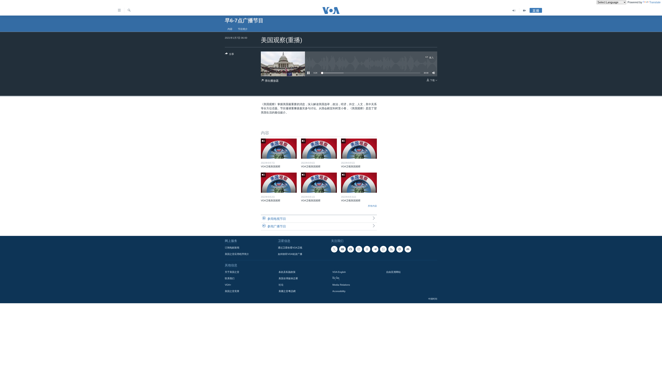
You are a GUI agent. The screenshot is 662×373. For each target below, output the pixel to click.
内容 (230, 29)
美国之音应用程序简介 (237, 254)
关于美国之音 (232, 272)
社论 (281, 284)
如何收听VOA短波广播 (290, 254)
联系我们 (229, 278)
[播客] (399, 249)
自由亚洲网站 (393, 272)
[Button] (229, 54)
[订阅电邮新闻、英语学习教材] (408, 249)
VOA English (339, 272)
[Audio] (514, 10)
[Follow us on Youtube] (342, 249)
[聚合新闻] (391, 249)
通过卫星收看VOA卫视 (290, 247)
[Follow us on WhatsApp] (383, 249)
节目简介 (243, 29)
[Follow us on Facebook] (350, 249)
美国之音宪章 (232, 291)
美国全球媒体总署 (288, 278)
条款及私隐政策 (287, 272)
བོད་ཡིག (335, 278)
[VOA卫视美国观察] (279, 148)
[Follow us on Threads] (367, 249)
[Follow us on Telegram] (375, 249)
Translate (655, 2)
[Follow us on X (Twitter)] (334, 249)
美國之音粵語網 (287, 291)
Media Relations (341, 284)
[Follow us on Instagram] (358, 249)
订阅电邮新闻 (232, 247)
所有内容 (372, 206)
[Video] (524, 10)
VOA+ (228, 284)
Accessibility (338, 291)
